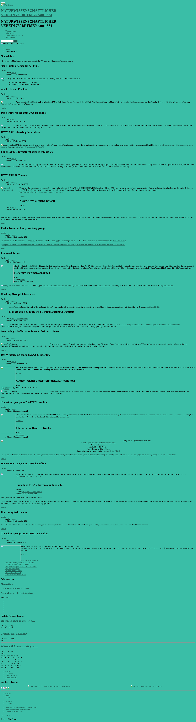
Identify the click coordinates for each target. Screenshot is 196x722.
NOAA (7, 389)
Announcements (11, 675)
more (22, 196)
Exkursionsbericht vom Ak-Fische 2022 (19, 565)
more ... (19, 421)
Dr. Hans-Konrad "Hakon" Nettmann (138, 217)
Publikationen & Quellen (14, 35)
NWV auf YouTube (12, 569)
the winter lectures (37, 546)
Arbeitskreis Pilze (40, 79)
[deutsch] (4, 3)
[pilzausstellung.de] (2, 165)
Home (7, 696)
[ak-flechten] (4, 312)
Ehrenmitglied (52, 525)
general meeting (168, 286)
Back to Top (5, 715)
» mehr (3, 529)
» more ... (24, 554)
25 (2, 668)
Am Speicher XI (82, 102)
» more (3, 289)
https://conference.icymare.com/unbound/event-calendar (43, 192)
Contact (8, 671)
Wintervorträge (43, 368)
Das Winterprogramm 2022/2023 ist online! (21, 567)
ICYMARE (33, 266)
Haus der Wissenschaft (103, 266)
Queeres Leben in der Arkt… (18, 620)
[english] (2, 3)
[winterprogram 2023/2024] (11, 560)
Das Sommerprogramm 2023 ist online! (19, 563)
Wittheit (106, 449)
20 (8, 665)
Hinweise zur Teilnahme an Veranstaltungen (21, 707)
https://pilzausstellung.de (122, 167)
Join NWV (9, 673)
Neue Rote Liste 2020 (13, 573)
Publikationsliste (74, 79)
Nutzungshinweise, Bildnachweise (17, 709)
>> (22, 655)
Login (7, 698)
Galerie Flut (71, 102)
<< (2, 655)
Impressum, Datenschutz (14, 711)
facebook (8, 701)
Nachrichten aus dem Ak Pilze (15, 588)
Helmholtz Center (119, 241)
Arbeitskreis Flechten (8, 104)
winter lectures (37, 415)
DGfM (32, 241)
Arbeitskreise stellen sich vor (15, 575)
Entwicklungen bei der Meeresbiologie (28, 503)
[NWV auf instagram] (4, 688)
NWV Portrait (10, 37)
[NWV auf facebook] (2, 688)
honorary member (103, 286)
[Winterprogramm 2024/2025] (8, 433)
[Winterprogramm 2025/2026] (8, 386)
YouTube (8, 703)
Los (15, 41)
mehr (3, 108)
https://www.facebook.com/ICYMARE (30, 147)
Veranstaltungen (11, 31)
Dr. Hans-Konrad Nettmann (54, 286)
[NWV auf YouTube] (9, 688)
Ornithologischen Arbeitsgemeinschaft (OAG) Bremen (78, 391)
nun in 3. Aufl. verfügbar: (148, 324)
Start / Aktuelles (11, 677)
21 (12, 665)
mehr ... (19, 373)
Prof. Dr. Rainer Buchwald (24, 525)
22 (15, 665)
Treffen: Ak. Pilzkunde (14, 633)
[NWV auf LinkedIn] (6, 688)
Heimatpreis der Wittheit (111, 451)
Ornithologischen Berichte (171, 344)
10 (21, 661)
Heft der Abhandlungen (29, 560)
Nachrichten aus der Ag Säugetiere (17, 593)
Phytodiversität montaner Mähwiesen (109, 525)
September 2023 (12, 655)
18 (2, 665)
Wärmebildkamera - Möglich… (19, 646)
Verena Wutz (181, 102)
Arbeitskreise (10, 33)
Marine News (7, 584)
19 (5, 665)
